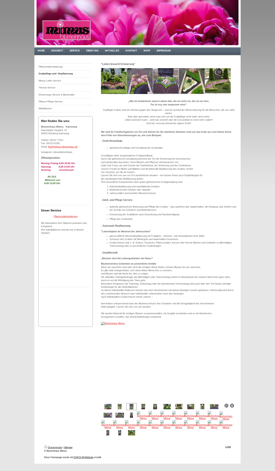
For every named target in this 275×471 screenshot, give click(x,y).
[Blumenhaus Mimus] (168, 361)
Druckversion (55, 447)
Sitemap (68, 447)
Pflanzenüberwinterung (66, 216)
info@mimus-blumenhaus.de (63, 146)
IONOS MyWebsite (83, 457)
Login (228, 446)
